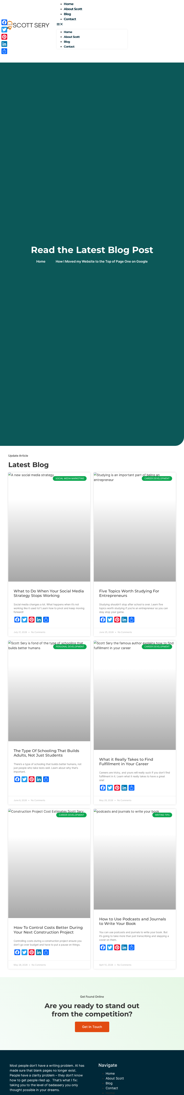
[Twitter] (4, 29)
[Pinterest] (4, 36)
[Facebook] (4, 22)
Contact (70, 19)
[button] (92, 24)
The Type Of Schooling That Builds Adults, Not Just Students (46, 752)
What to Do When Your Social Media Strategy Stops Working (49, 593)
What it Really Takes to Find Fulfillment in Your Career (126, 761)
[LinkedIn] (4, 44)
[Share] (4, 51)
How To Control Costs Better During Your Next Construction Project (48, 929)
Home (110, 1073)
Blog (109, 1083)
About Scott (73, 9)
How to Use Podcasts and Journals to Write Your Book (132, 921)
